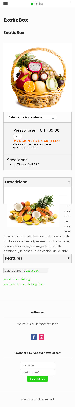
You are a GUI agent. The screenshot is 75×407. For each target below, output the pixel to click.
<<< (5, 284)
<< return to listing (16, 279)
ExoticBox (32, 270)
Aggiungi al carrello (38, 140)
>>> (41, 284)
